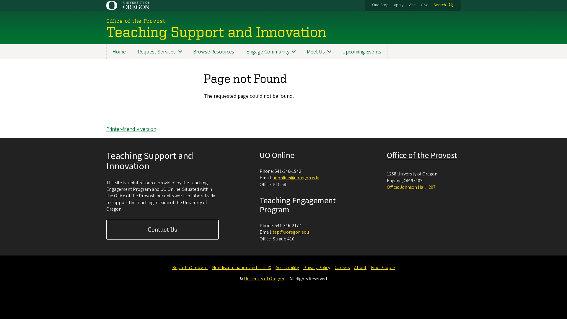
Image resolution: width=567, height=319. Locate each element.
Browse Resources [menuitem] (213, 52)
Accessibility (287, 267)
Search (440, 5)
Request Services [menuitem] (157, 52)
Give (424, 5)
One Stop (380, 5)
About (360, 267)
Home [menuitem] (119, 52)
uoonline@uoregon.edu (296, 178)
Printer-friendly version (131, 129)
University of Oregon (264, 279)
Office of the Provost (422, 155)
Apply (398, 5)
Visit (412, 5)
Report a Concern (190, 267)
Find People (383, 267)
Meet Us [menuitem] (316, 52)
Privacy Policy (316, 267)
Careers (342, 267)
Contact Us (162, 229)
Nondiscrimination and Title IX (241, 267)
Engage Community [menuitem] (267, 52)
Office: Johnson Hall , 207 (411, 187)
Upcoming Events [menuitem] (361, 52)
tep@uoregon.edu (291, 232)
